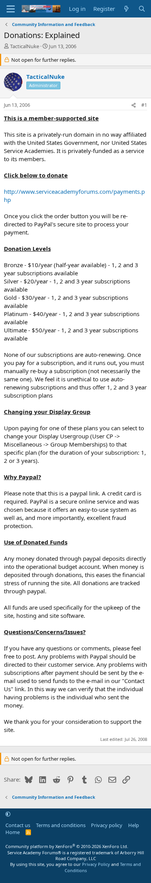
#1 (144, 105)
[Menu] (11, 9)
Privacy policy (106, 825)
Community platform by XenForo (66, 846)
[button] (8, 814)
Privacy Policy (96, 864)
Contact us (17, 825)
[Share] (134, 105)
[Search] (141, 9)
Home (12, 832)
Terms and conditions (61, 825)
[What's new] (126, 9)
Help (133, 825)
